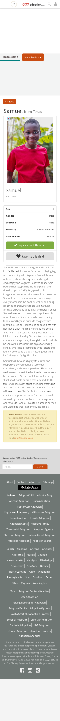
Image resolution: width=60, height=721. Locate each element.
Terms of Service (36, 656)
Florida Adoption (40, 518)
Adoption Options (40, 608)
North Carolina (17, 571)
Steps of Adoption (17, 619)
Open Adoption (41, 501)
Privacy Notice (51, 656)
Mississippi (46, 560)
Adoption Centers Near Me (34, 591)
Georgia (42, 554)
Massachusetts (15, 560)
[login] (56, 4)
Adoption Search (42, 540)
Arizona (34, 549)
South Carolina (33, 577)
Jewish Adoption (17, 631)
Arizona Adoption (19, 501)
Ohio (32, 571)
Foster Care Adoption (29, 506)
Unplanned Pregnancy (16, 512)
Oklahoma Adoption (43, 512)
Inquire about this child (31, 245)
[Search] (50, 4)
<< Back (9, 101)
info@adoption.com (24, 437)
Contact (21, 482)
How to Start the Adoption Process (30, 614)
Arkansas (47, 549)
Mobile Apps (29, 487)
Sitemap (48, 482)
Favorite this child (32, 256)
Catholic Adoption (20, 625)
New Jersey (17, 566)
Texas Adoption (18, 518)
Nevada (44, 566)
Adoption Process (40, 631)
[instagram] (30, 670)
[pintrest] (38, 670)
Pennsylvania (14, 577)
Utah (15, 583)
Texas (49, 577)
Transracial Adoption (18, 529)
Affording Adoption (19, 540)
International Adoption (41, 535)
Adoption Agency (43, 529)
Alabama (22, 549)
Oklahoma (44, 571)
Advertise (34, 482)
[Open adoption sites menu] (14, 4)
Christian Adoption (14, 535)
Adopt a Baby (44, 495)
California (18, 554)
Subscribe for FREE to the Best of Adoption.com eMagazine (24, 459)
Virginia (25, 583)
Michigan (32, 560)
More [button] (32, 57)
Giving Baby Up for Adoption (30, 602)
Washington (40, 583)
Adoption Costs (19, 523)
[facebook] (22, 670)
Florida (31, 554)
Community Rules (14, 659)
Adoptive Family (40, 523)
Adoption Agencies (29, 635)
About (10, 482)
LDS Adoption (41, 625)
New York (32, 566)
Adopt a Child (26, 495)
